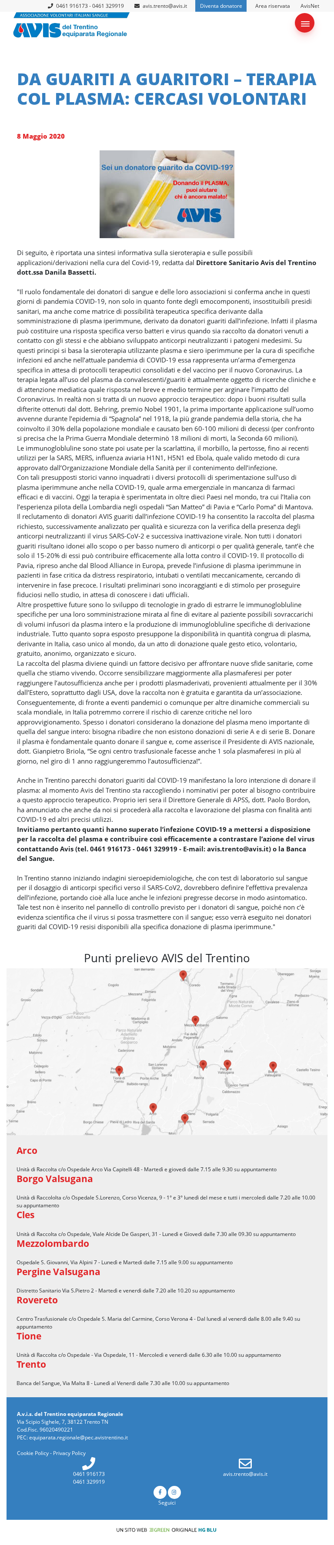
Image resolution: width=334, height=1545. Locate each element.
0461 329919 (89, 1481)
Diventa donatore (221, 6)
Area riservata (272, 6)
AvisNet (310, 6)
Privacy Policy (69, 1453)
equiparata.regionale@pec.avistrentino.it (78, 1437)
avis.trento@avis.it (165, 6)
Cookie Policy (33, 1453)
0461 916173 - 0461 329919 (89, 6)
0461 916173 (89, 1474)
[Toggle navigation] (304, 23)
